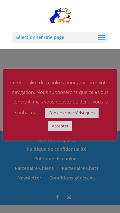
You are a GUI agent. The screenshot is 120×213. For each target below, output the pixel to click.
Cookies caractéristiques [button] (72, 113)
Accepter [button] (60, 126)
